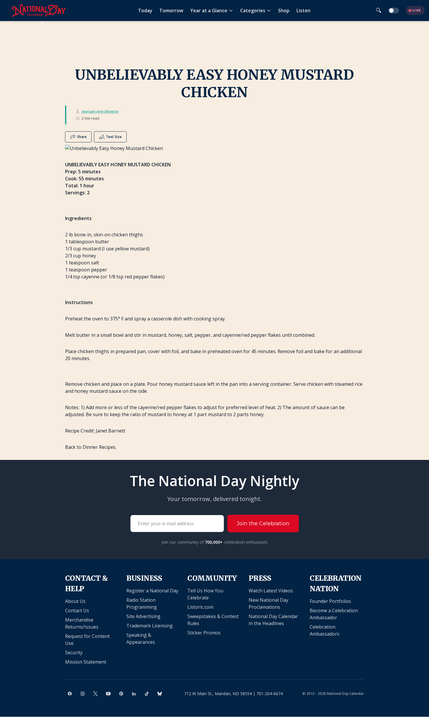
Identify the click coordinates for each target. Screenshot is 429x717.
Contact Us (77, 610)
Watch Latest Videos (271, 590)
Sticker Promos (204, 632)
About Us (75, 601)
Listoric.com (200, 607)
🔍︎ (378, 10)
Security (74, 652)
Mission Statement (85, 662)
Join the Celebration (263, 523)
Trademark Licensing (149, 625)
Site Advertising (143, 616)
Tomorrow (171, 10)
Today (145, 10)
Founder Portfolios (330, 601)
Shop (284, 10)
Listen (304, 10)
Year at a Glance (208, 10)
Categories (252, 10)
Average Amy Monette (99, 111)
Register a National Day (152, 590)
